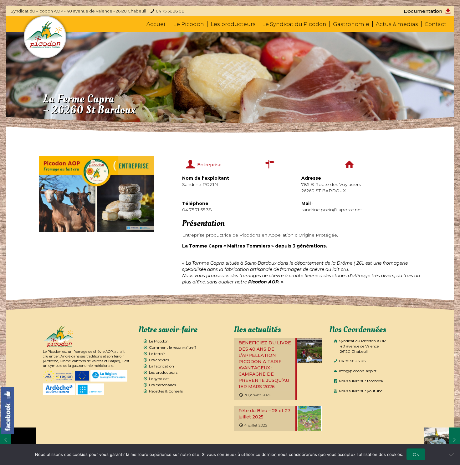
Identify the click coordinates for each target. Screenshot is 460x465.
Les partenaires (162, 384)
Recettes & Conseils (166, 391)
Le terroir (157, 353)
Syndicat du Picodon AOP (362, 346)
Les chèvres (159, 360)
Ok (416, 454)
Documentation (423, 11)
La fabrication (161, 366)
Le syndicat (159, 378)
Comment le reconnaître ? (173, 347)
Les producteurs (163, 372)
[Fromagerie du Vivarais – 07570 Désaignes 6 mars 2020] (18, 440)
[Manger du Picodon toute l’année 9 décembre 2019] (442, 440)
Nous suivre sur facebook (360, 380)
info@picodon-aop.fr (357, 370)
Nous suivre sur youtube (360, 390)
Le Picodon (159, 341)
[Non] (452, 454)
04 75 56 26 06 (170, 10)
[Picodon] (45, 37)
